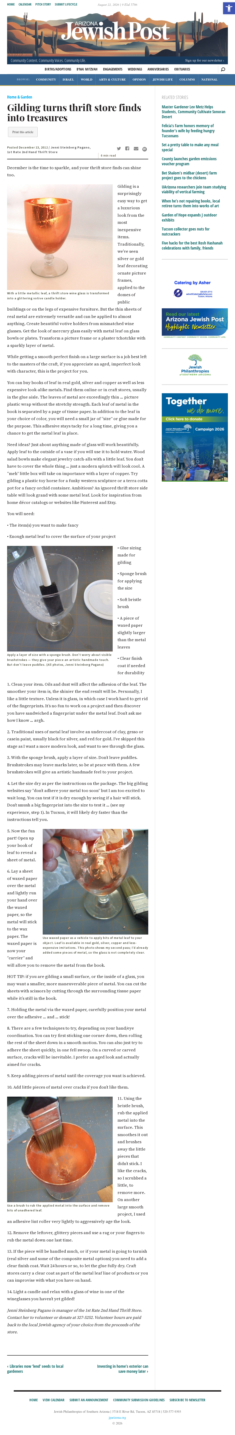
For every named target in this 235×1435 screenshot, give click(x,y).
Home (11, 4)
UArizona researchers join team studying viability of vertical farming (194, 189)
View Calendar (53, 1400)
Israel (68, 79)
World (86, 79)
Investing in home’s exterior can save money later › (122, 1368)
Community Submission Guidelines (139, 1400)
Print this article (22, 132)
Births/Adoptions (58, 69)
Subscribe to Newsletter (187, 1400)
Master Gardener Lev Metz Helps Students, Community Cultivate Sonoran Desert (193, 111)
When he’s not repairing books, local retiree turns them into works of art (191, 203)
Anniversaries (158, 69)
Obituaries (182, 69)
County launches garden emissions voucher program (189, 161)
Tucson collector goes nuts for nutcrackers (186, 231)
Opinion (139, 79)
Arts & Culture (112, 79)
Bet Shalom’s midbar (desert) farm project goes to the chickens (189, 175)
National (209, 79)
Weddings (135, 69)
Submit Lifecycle (66, 4)
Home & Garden (19, 97)
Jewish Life (163, 79)
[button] (229, 8)
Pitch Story (43, 4)
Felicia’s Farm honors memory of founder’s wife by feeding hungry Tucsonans (188, 130)
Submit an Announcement (89, 1400)
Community (46, 79)
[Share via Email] (136, 149)
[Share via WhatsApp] (144, 149)
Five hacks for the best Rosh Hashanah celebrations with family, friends (192, 245)
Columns (187, 79)
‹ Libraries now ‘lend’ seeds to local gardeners (35, 1368)
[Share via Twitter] (119, 149)
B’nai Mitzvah (87, 69)
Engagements (112, 69)
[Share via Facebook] (128, 149)
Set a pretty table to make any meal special (190, 147)
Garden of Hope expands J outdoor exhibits (189, 217)
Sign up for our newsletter (203, 60)
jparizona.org (117, 1417)
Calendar (25, 4)
